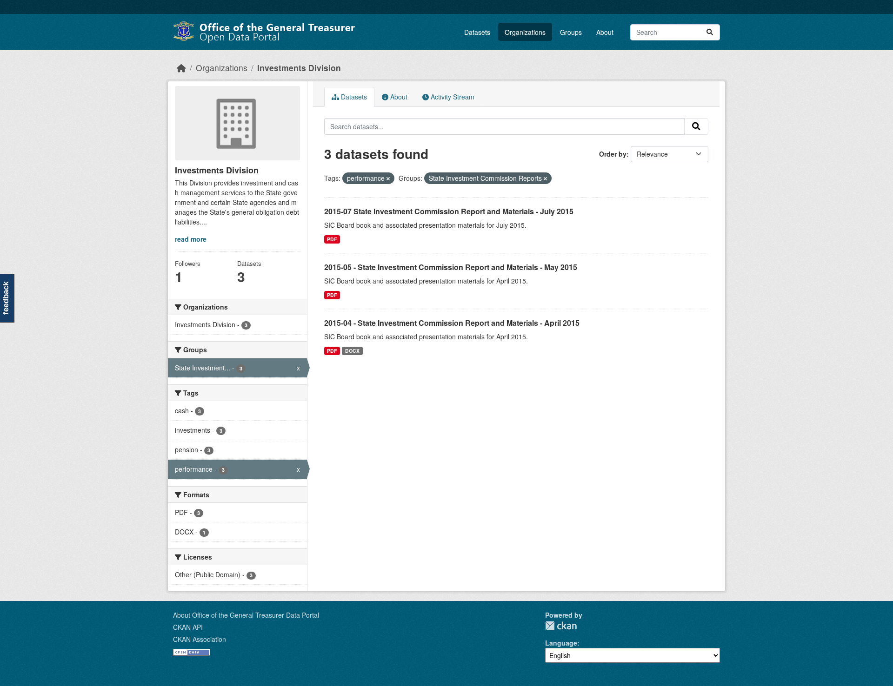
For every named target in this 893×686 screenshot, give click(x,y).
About (604, 32)
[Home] (181, 67)
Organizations (525, 32)
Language (561, 642)
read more (191, 239)
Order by (612, 153)
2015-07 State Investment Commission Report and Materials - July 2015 (448, 211)
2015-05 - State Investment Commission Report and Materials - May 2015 (450, 267)
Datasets (477, 32)
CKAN (561, 626)
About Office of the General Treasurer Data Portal (246, 615)
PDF (332, 239)
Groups (571, 32)
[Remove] (388, 178)
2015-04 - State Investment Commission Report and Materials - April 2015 (452, 322)
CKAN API (188, 627)
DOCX (352, 350)
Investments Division (299, 67)
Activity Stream (451, 96)
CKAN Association (199, 639)
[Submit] (709, 32)
